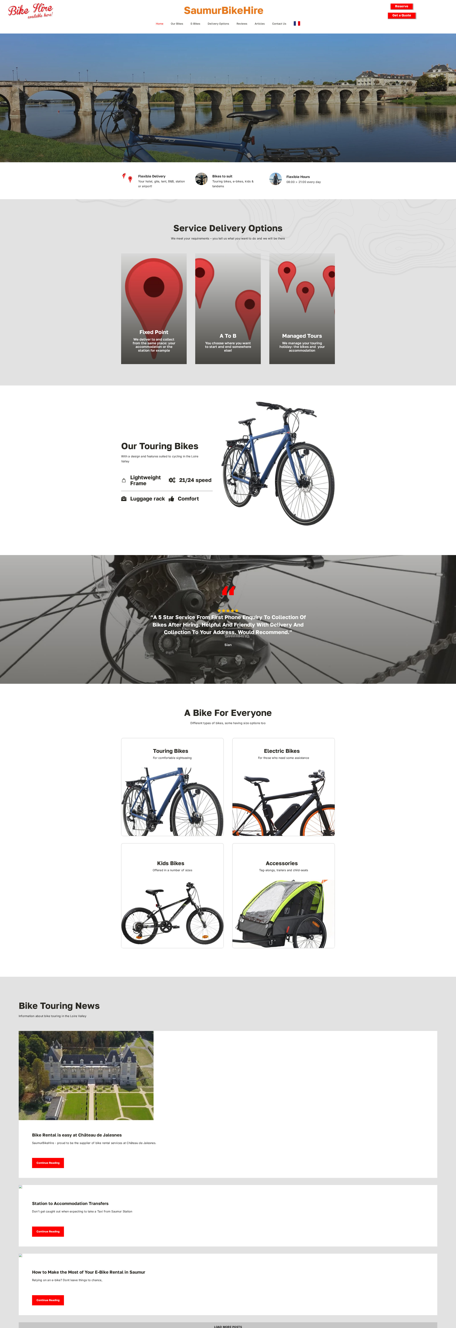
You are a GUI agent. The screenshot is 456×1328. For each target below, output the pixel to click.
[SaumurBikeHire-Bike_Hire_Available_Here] (30, 3)
